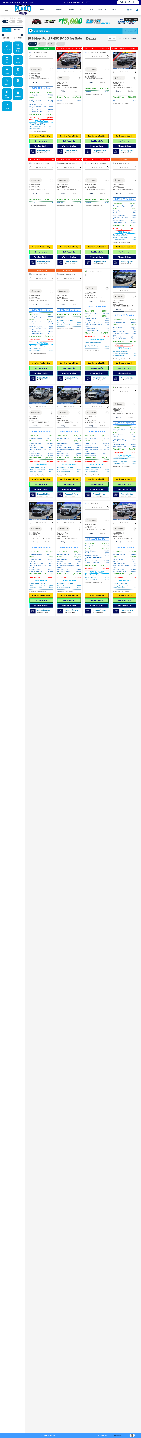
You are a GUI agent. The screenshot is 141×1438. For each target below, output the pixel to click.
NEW (42, 10)
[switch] (5, 20)
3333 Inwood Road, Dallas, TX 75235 (20, 2)
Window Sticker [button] (41, 146)
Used (19, 18)
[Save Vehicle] (51, 69)
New (5, 18)
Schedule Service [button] (128, 2)
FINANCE (71, 10)
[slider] (3, 35)
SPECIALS (60, 10)
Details (47, 82)
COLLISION (102, 10)
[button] (7, 47)
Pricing (35, 82)
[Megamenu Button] (7, 10)
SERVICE (81, 10)
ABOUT (113, 10)
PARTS (91, 10)
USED (50, 10)
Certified (12, 18)
